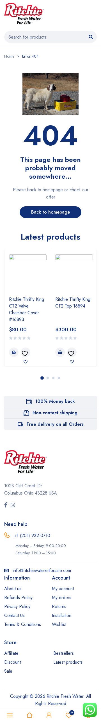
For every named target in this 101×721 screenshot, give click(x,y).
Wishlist (59, 624)
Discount (12, 662)
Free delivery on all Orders (55, 424)
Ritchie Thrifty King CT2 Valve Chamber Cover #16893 (26, 309)
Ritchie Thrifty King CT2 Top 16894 (72, 302)
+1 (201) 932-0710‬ (32, 535)
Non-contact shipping (55, 413)
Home (9, 56)
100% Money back (55, 401)
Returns (59, 606)
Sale (8, 671)
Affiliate (11, 653)
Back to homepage (50, 212)
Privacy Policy (17, 606)
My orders (61, 597)
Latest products (67, 662)
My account (63, 588)
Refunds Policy (18, 597)
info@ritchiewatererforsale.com (42, 570)
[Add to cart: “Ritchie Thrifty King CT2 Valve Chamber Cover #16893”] (14, 352)
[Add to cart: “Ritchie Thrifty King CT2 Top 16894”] (60, 352)
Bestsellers (63, 653)
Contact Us (14, 615)
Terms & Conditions (22, 624)
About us (12, 588)
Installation (61, 615)
